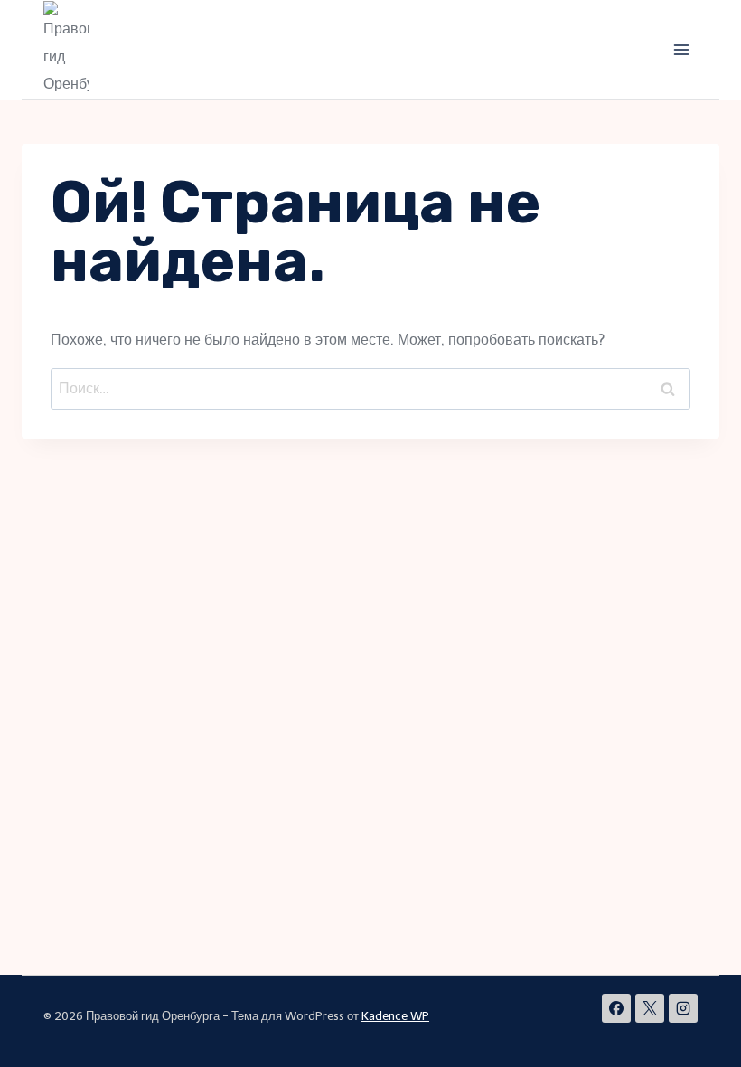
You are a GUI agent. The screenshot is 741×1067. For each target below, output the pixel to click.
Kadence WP (395, 1016)
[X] (649, 1008)
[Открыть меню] (681, 49)
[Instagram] (683, 1008)
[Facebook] (616, 1008)
